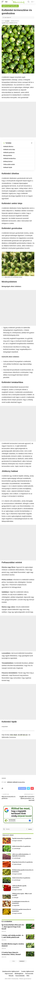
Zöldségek (16, 897)
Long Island (5, 726)
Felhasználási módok (9, 164)
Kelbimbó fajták (7, 167)
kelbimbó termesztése (19, 782)
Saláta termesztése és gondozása (21, 846)
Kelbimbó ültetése (8, 146)
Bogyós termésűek (18, 840)
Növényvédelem (7, 155)
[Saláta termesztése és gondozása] (7, 848)
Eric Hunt (13, 735)
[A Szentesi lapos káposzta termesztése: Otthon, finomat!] (30, 953)
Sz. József (7, 20)
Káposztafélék (10, 6)
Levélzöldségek (17, 848)
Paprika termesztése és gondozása (21, 838)
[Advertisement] (18, 119)
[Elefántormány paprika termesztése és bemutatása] (7, 872)
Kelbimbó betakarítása (9, 158)
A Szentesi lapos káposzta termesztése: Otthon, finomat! (11, 953)
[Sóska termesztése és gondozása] (7, 880)
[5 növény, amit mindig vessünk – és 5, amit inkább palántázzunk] (30, 936)
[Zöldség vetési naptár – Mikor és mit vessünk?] (7, 896)
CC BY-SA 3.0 (22, 735)
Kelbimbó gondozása (9, 152)
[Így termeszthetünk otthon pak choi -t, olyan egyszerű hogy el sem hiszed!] (30, 926)
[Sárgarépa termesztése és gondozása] (7, 864)
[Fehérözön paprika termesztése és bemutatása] (7, 911)
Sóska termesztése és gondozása (21, 878)
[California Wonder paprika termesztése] (7, 888)
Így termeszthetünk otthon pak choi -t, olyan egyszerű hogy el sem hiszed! (13, 927)
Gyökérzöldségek (17, 864)
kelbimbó (9, 782)
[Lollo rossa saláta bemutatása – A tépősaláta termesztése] (7, 856)
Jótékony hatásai (7, 161)
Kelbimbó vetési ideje (9, 149)
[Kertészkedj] (18, 1)
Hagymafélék (16, 905)
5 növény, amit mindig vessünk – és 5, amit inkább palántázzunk (12, 936)
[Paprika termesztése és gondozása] (7, 841)
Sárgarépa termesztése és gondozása (22, 862)
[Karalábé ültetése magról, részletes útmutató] (30, 945)
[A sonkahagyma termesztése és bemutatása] (7, 904)
